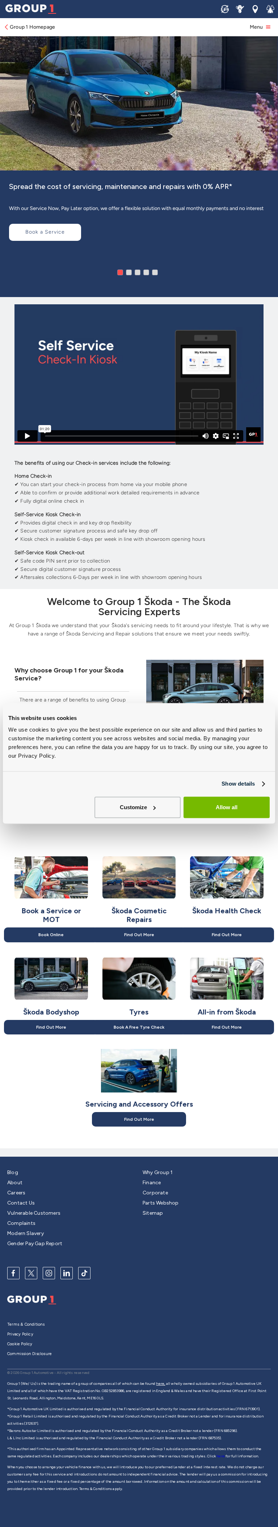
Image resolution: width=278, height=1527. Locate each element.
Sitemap (153, 1213)
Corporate (155, 1193)
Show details (238, 784)
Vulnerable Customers (33, 1213)
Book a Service (45, 232)
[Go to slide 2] (129, 272)
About (14, 1183)
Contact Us (21, 1203)
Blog (12, 1172)
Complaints (21, 1223)
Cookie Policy (20, 1344)
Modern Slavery (25, 1233)
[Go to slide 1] (120, 272)
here (221, 1456)
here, (160, 1383)
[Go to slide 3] (137, 272)
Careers (16, 1193)
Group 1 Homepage (32, 27)
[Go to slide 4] (146, 272)
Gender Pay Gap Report (34, 1243)
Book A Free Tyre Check (139, 1027)
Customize (133, 807)
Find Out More (139, 934)
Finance (152, 1183)
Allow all (226, 807)
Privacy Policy (20, 1334)
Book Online (51, 934)
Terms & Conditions (26, 1324)
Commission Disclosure (29, 1353)
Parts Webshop (161, 1203)
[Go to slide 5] (155, 272)
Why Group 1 (158, 1172)
